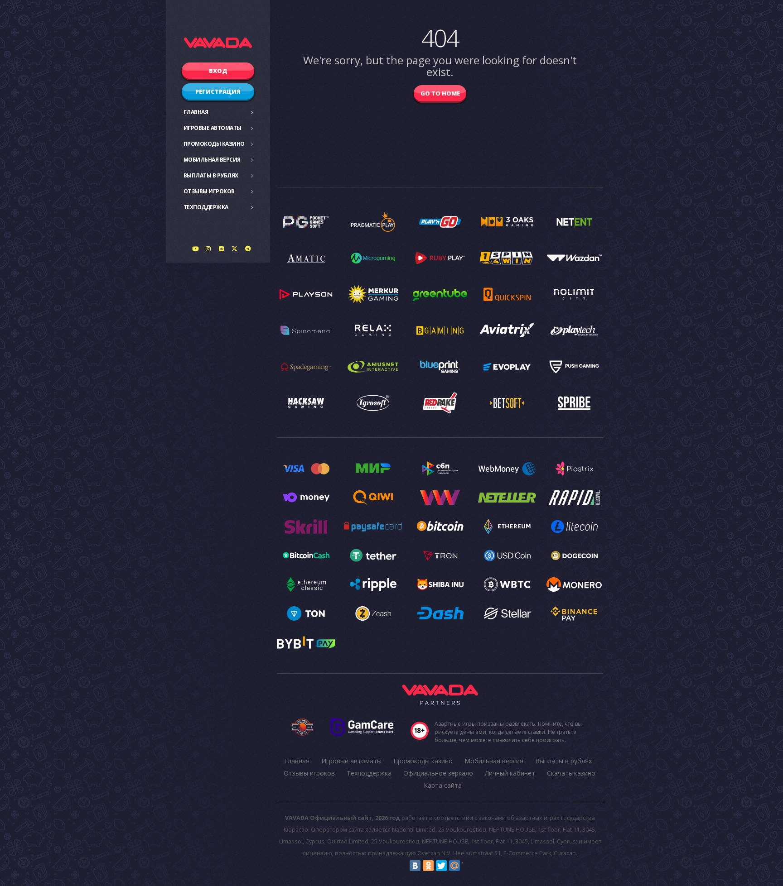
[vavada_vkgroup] (221, 248)
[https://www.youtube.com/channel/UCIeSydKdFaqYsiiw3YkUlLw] (195, 248)
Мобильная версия (212, 159)
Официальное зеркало (438, 773)
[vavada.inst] (208, 248)
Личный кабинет (510, 773)
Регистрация (218, 91)
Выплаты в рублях (211, 175)
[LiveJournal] (467, 865)
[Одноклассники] (428, 865)
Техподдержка (206, 207)
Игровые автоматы (213, 128)
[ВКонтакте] (415, 865)
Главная (196, 112)
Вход (218, 71)
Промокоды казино (214, 144)
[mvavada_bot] (248, 248)
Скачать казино (571, 773)
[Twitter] (441, 865)
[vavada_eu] (234, 248)
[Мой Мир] (454, 865)
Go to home (440, 93)
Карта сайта (443, 785)
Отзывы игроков (209, 191)
